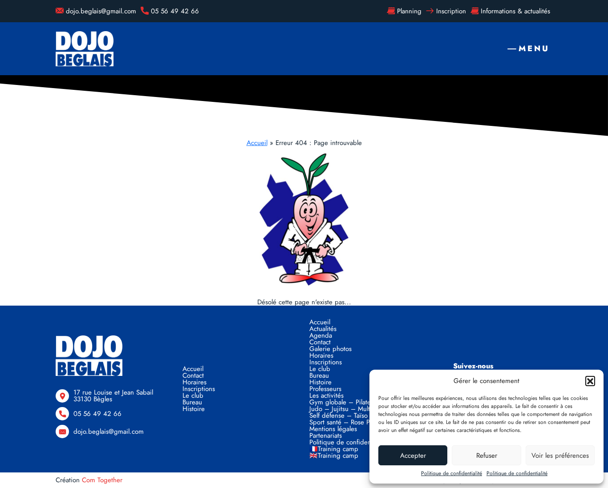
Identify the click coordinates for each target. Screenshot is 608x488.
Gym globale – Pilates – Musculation (362, 402)
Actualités (322, 329)
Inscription (451, 11)
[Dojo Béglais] (84, 48)
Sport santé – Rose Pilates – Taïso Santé (367, 422)
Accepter (413, 455)
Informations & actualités (515, 11)
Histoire (193, 409)
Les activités (326, 395)
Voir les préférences (560, 455)
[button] (590, 380)
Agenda (320, 335)
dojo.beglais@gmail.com (101, 11)
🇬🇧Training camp (333, 455)
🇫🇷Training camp (333, 449)
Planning (409, 11)
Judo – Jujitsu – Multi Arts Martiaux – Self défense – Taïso (363, 412)
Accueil (257, 143)
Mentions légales (333, 429)
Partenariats (325, 435)
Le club (192, 395)
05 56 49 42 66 (175, 11)
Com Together (102, 480)
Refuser (486, 455)
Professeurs (325, 389)
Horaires (194, 382)
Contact (193, 375)
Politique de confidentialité (451, 473)
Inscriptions (198, 389)
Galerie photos (330, 349)
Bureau (192, 402)
